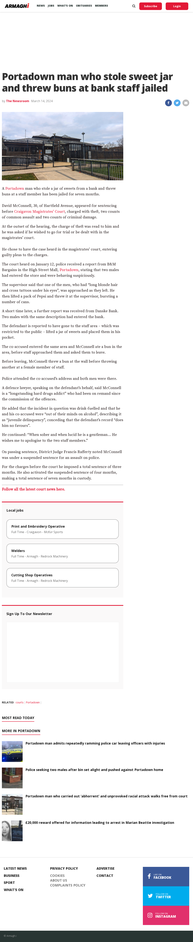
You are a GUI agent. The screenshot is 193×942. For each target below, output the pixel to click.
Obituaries (84, 5)
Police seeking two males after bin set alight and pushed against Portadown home (94, 769)
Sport (9, 882)
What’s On (65, 5)
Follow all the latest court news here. (33, 489)
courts (20, 702)
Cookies (57, 875)
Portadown (14, 188)
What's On (13, 890)
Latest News (15, 868)
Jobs (51, 5)
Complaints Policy (67, 885)
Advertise (105, 868)
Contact (104, 875)
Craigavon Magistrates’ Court (39, 211)
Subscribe (150, 6)
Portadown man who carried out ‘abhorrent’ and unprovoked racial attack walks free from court (106, 796)
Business (11, 875)
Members (101, 5)
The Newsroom (17, 101)
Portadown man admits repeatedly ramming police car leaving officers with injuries (95, 743)
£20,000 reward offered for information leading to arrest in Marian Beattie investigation (99, 822)
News (41, 5)
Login (177, 6)
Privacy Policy (64, 868)
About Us (58, 880)
